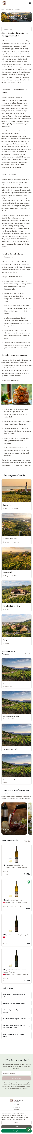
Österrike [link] (17, 9)
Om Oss (16, 1104)
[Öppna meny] (30, 3)
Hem (2, 9)
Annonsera (16, 1107)
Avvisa (16, 1126)
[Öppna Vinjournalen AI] (28, 1129)
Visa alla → (27, 654)
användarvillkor (20, 1119)
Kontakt (16, 1109)
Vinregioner (9, 9)
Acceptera (16, 1131)
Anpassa (16, 1122)
